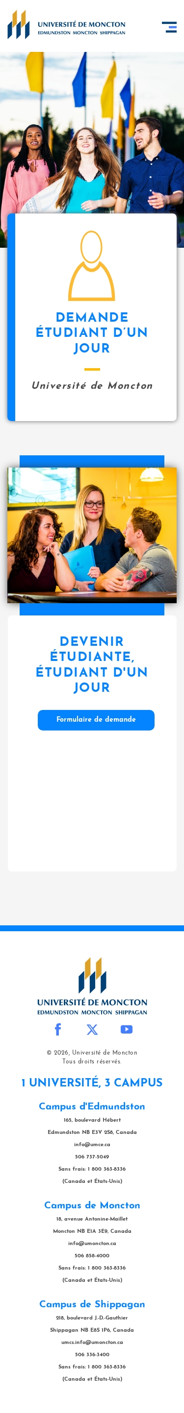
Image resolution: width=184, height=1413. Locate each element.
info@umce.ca (92, 1145)
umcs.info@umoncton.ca (92, 1342)
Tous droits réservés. (92, 1062)
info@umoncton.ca (92, 1244)
